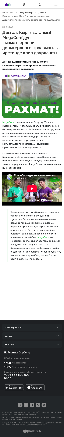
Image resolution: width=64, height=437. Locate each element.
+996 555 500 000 (16, 374)
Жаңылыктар (26, 12)
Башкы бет (7, 12)
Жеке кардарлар (13, 327)
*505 (7, 367)
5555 (7, 378)
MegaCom (8, 122)
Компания (10, 344)
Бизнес (8, 336)
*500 (7, 363)
